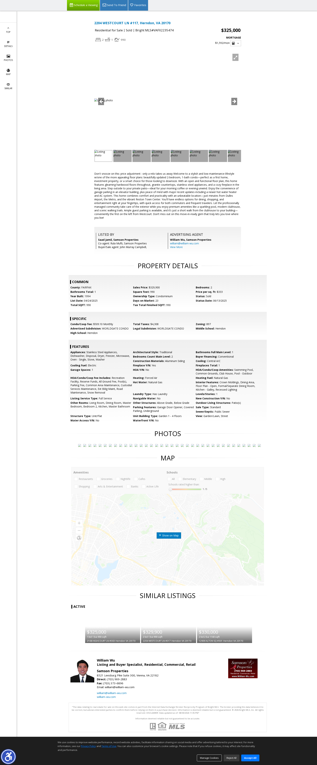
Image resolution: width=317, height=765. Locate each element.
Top (8, 32)
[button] (8, 757)
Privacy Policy (88, 746)
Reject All (231, 757)
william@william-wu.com (184, 243)
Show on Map (170, 535)
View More (176, 247)
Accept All (250, 757)
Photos (8, 60)
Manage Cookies (209, 757)
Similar (8, 88)
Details (8, 46)
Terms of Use (108, 746)
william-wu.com (106, 697)
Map (8, 74)
